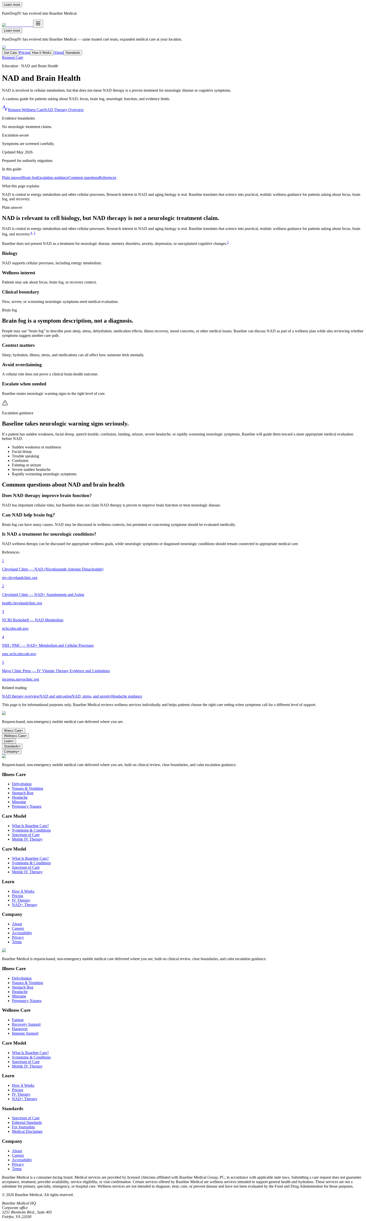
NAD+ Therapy (24, 905)
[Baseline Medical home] (17, 48)
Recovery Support (26, 1024)
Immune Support (25, 1033)
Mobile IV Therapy (27, 839)
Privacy (18, 937)
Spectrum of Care (26, 835)
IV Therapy (21, 900)
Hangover (20, 1029)
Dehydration (22, 784)
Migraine (19, 802)
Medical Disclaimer (27, 1131)
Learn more (12, 4)
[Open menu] (38, 24)
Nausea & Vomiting (27, 788)
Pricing (24, 52)
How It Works (42, 53)
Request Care (12, 57)
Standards (72, 53)
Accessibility (22, 933)
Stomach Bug (22, 793)
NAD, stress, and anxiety (91, 696)
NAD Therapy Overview (64, 110)
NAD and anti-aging (55, 696)
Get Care (10, 53)
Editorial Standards (27, 1122)
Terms (17, 942)
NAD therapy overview (20, 696)
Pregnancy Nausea (26, 806)
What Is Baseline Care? (30, 826)
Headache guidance (126, 696)
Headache (20, 797)
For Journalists (23, 1127)
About (58, 52)
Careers (18, 928)
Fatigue (18, 1020)
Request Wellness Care (26, 110)
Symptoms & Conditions (31, 830)
